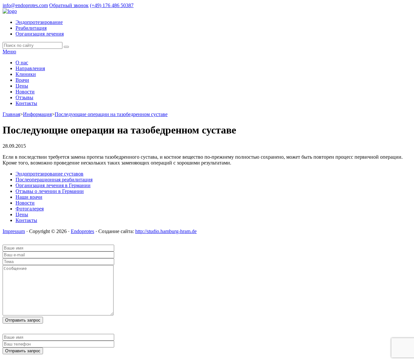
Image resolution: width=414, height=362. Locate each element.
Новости (25, 91)
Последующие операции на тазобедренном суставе (111, 114)
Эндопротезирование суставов (49, 173)
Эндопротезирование (39, 22)
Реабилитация (31, 28)
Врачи (22, 80)
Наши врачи (29, 197)
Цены (22, 86)
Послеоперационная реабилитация (54, 179)
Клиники (26, 74)
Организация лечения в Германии (53, 185)
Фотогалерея (30, 208)
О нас (22, 62)
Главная (11, 114)
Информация (37, 114)
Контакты (26, 103)
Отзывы (24, 97)
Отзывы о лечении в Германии (50, 191)
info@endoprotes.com (25, 5)
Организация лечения (40, 34)
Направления (30, 68)
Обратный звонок (69, 5)
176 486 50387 (112, 5)
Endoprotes (82, 231)
